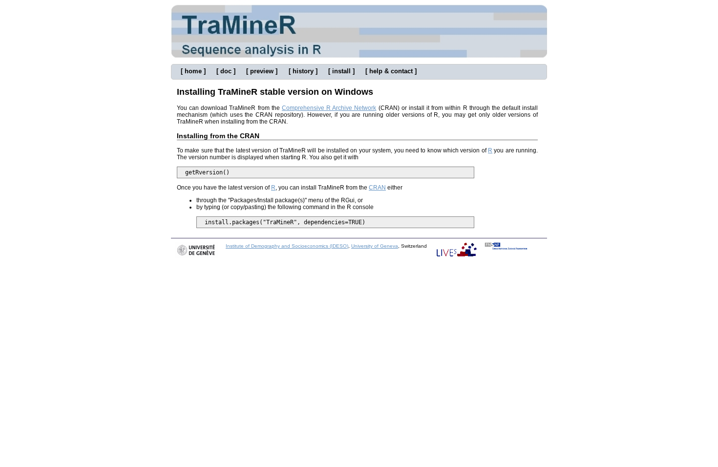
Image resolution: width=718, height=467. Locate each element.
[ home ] (193, 71)
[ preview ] (261, 71)
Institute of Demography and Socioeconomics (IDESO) (287, 246)
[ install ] (341, 71)
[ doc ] (225, 71)
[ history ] (303, 71)
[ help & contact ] (391, 71)
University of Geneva (374, 246)
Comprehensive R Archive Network (329, 108)
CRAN (377, 187)
